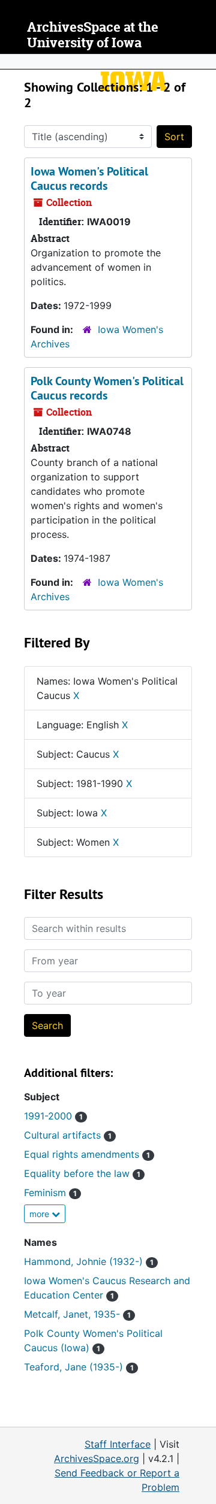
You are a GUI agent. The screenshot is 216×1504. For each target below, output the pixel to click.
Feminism (50, 1193)
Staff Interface (118, 1444)
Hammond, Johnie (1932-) (89, 1261)
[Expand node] (204, 61)
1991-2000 (53, 1116)
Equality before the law (82, 1173)
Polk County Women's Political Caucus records (107, 388)
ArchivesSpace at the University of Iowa (92, 35)
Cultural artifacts (68, 1135)
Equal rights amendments (87, 1154)
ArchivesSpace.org (96, 1458)
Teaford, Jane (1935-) (79, 1367)
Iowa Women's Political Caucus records (89, 178)
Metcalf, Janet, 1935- (77, 1314)
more (40, 1214)
